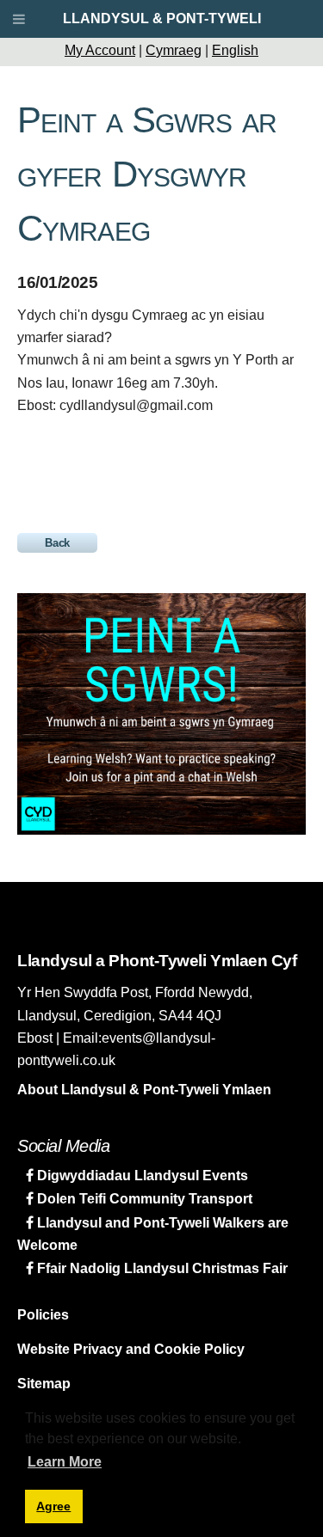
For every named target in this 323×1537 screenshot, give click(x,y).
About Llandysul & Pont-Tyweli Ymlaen (144, 1089)
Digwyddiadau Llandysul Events (141, 1175)
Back (57, 542)
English (235, 50)
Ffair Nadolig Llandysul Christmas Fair (161, 1268)
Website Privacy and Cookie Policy (131, 1349)
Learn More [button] (65, 1461)
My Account (100, 50)
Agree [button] (53, 1506)
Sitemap (44, 1383)
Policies (43, 1314)
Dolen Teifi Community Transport (143, 1198)
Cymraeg (174, 50)
